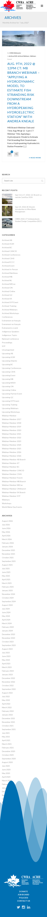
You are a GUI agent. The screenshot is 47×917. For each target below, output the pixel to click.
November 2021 (8, 722)
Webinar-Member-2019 (11, 426)
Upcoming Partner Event (12, 394)
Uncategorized (8, 350)
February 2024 (8, 627)
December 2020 (8, 751)
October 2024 (8, 598)
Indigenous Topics (9, 335)
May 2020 (6, 773)
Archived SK (7, 299)
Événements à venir (10, 328)
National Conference (10, 339)
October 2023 (8, 641)
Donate (23, 891)
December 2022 (8, 678)
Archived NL (7, 280)
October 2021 (8, 726)
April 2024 (6, 620)
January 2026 (7, 546)
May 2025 (6, 576)
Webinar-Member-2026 (11, 452)
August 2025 (7, 565)
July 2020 (6, 766)
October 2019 (8, 799)
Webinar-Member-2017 (11, 419)
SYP (3, 346)
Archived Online (8, 291)
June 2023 (6, 656)
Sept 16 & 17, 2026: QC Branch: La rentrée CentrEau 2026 (28, 196)
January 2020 (7, 788)
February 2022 (8, 711)
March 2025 (7, 583)
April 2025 (6, 579)
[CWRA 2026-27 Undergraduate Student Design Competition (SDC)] (7, 223)
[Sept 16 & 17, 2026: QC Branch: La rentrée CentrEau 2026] (7, 199)
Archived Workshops (10, 313)
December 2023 (8, 634)
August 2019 (7, 806)
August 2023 (7, 649)
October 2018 (8, 832)
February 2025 (8, 587)
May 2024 (6, 616)
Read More (36, 157)
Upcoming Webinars (10, 408)
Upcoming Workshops (11, 412)
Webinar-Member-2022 (11, 437)
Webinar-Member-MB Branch (14, 481)
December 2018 (8, 824)
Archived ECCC (8, 262)
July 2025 (6, 568)
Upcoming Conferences (11, 368)
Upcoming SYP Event (10, 401)
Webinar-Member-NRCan (12, 485)
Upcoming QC (7, 397)
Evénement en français (11, 320)
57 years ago (9, 844)
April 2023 (6, 663)
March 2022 (7, 707)
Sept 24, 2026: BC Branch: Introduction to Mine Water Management (25, 209)
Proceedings (7, 342)
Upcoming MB (7, 379)
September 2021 (9, 729)
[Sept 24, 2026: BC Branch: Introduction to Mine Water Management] (7, 211)
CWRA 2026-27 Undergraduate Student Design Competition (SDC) (28, 220)
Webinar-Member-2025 (11, 448)
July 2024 (6, 609)
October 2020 (8, 755)
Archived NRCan (8, 284)
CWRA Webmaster (15, 53)
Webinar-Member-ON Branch (14, 489)
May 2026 (6, 532)
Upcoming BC (7, 364)
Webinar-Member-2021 (11, 434)
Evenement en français (11, 324)
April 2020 (6, 777)
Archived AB (7, 240)
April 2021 (6, 740)
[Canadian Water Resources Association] (18, 6)
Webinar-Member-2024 (11, 445)
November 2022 (8, 682)
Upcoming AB (7, 353)
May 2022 (6, 700)
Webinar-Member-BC (10, 467)
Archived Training (9, 306)
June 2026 (6, 528)
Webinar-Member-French (12, 478)
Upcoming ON (7, 386)
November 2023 (8, 638)
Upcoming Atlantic (9, 361)
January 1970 (7, 835)
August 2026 (7, 521)
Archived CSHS (8, 258)
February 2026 (8, 543)
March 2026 (7, 539)
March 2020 (7, 780)
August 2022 (7, 693)
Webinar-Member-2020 (11, 430)
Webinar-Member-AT (10, 463)
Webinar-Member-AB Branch (14, 459)
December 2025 (8, 550)
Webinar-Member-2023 (11, 441)
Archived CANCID (9, 251)
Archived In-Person (10, 269)
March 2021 (7, 744)
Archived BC (7, 247)
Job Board (23, 894)
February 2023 (8, 671)
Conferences (7, 317)
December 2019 (8, 791)
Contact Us (23, 901)
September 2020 (9, 758)
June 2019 (6, 810)
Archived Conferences (11, 255)
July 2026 (6, 525)
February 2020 (8, 784)
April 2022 (6, 704)
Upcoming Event (8, 375)
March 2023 (7, 667)
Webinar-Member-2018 (11, 423)
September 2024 (9, 601)
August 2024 (7, 605)
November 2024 (8, 594)
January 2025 (7, 590)
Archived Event (8, 266)
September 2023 (9, 645)
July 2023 (6, 652)
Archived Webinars (23, 56)
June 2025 (6, 572)
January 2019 (7, 821)
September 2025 (9, 561)
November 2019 (8, 795)
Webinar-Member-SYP (11, 496)
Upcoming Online (9, 390)
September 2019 (9, 802)
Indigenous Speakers (10, 331)
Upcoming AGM (8, 357)
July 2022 (6, 696)
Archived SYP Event (10, 302)
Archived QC (7, 295)
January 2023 (7, 674)
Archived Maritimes (10, 273)
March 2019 (7, 817)
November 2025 (8, 554)
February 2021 (8, 747)
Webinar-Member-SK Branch (13, 492)
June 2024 (6, 612)
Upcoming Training (9, 405)
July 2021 (6, 733)
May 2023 (6, 660)
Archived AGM (8, 244)
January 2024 (7, 631)
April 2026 (6, 535)
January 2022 (7, 715)
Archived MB (13, 56)
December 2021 (8, 718)
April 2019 (6, 813)
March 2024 (7, 623)
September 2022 (9, 689)
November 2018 (8, 828)
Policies (23, 898)
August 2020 (7, 762)
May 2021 (6, 737)
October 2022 (8, 685)
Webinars (33, 56)
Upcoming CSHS (8, 372)
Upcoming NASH (9, 383)
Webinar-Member (9, 416)
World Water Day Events (12, 507)
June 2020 (6, 769)
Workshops (6, 503)
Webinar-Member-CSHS (12, 474)
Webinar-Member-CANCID (13, 470)
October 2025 (8, 557)
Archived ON (7, 288)
